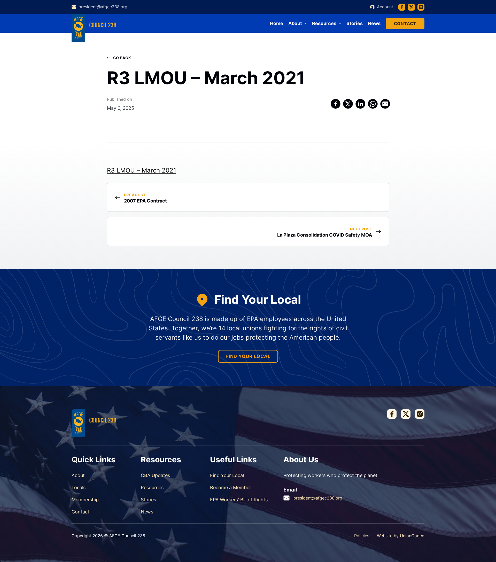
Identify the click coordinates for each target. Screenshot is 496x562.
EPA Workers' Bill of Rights (239, 499)
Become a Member (230, 487)
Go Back (122, 58)
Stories (354, 23)
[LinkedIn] (361, 104)
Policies (361, 535)
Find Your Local (248, 356)
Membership (85, 499)
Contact (405, 23)
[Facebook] (336, 104)
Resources (152, 487)
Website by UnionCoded (400, 535)
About (78, 475)
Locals (79, 487)
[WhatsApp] (373, 104)
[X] (348, 104)
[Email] (385, 104)
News (374, 23)
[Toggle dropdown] (305, 23)
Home (276, 23)
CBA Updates (155, 475)
